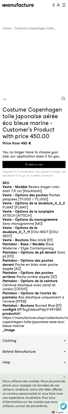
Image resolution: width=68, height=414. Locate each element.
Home (6, 28)
